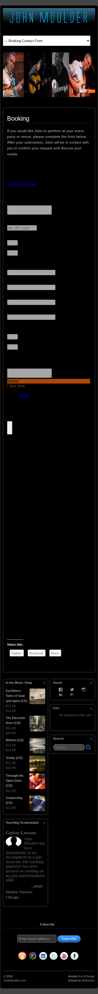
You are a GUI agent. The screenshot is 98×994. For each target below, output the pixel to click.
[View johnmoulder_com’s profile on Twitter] (72, 689)
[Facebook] (74, 965)
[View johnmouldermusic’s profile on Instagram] (84, 689)
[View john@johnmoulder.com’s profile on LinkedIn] (61, 694)
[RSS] (22, 965)
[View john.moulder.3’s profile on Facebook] (61, 689)
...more (9, 899)
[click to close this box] (44, 682)
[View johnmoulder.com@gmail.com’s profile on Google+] (72, 694)
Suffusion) (88, 988)
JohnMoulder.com (14, 988)
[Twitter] (53, 965)
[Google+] (32, 965)
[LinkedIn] (43, 965)
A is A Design (86, 984)
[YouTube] (64, 965)
